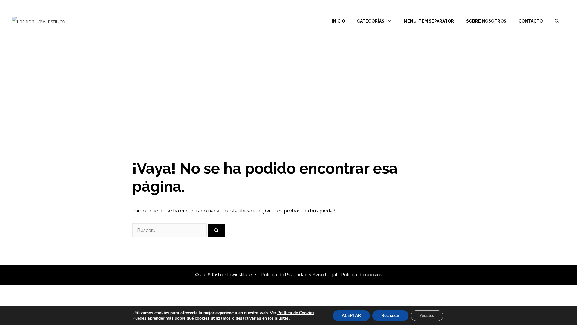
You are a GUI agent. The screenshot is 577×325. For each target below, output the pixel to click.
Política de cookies (361, 274)
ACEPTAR (351, 315)
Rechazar (390, 315)
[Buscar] (216, 230)
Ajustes (427, 315)
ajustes (282, 318)
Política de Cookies (295, 313)
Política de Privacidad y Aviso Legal (299, 274)
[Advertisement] (288, 87)
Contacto (530, 21)
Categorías (370, 21)
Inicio (338, 21)
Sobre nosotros (486, 21)
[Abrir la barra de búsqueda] (557, 21)
